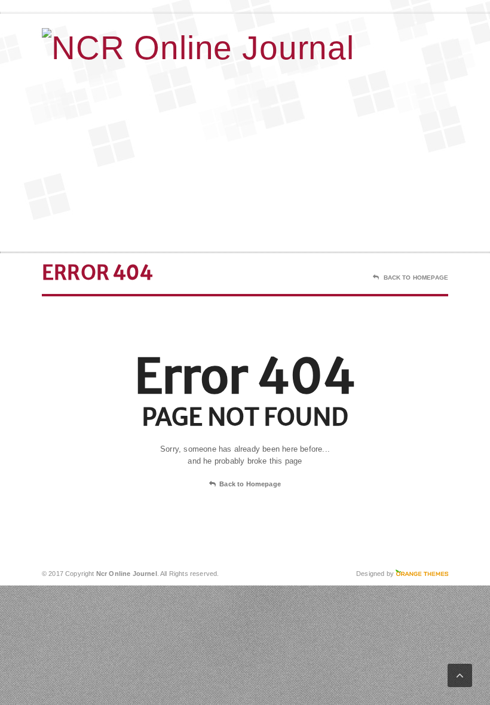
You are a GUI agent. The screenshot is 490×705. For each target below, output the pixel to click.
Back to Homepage (250, 484)
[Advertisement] (370, 156)
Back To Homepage (416, 277)
